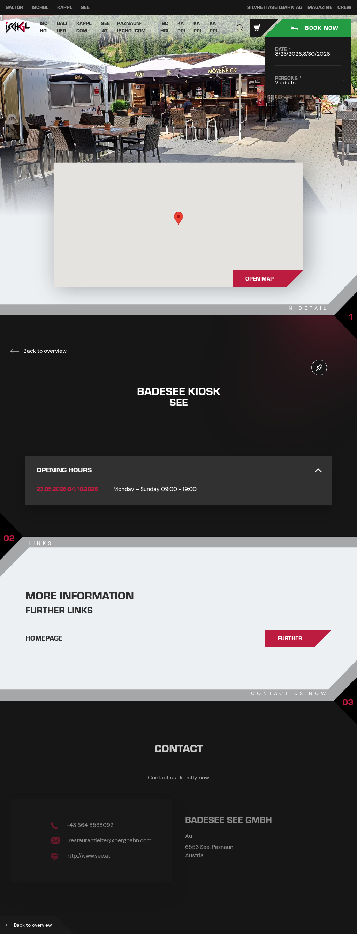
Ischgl (40, 7)
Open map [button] (259, 279)
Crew (344, 7)
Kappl (64, 7)
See (85, 7)
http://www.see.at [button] (87, 855)
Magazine (319, 7)
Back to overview (44, 350)
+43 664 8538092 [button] (89, 825)
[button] (240, 28)
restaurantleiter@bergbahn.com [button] (109, 840)
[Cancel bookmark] (319, 367)
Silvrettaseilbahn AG (274, 7)
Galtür (14, 7)
